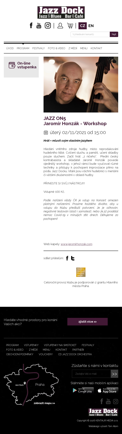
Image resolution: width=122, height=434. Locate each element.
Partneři (78, 349)
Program (23, 48)
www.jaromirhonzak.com (76, 244)
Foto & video (56, 48)
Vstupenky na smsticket (60, 345)
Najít (114, 34)
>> (114, 373)
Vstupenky (31, 345)
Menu (84, 48)
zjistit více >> (87, 321)
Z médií (72, 48)
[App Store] (107, 390)
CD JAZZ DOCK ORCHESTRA (75, 354)
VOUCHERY (46, 354)
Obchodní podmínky (19, 354)
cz (82, 25)
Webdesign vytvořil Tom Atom (103, 426)
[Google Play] (83, 390)
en (91, 25)
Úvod (10, 48)
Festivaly (38, 48)
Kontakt (96, 48)
